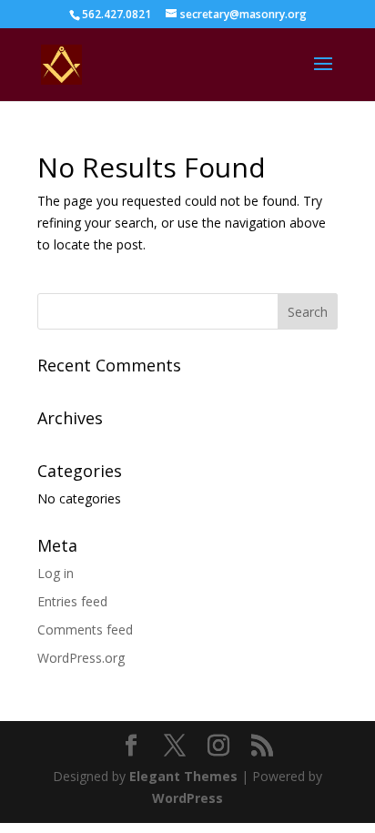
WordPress (187, 798)
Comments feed (85, 629)
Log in (55, 573)
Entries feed (72, 601)
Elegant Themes (183, 776)
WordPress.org (81, 657)
